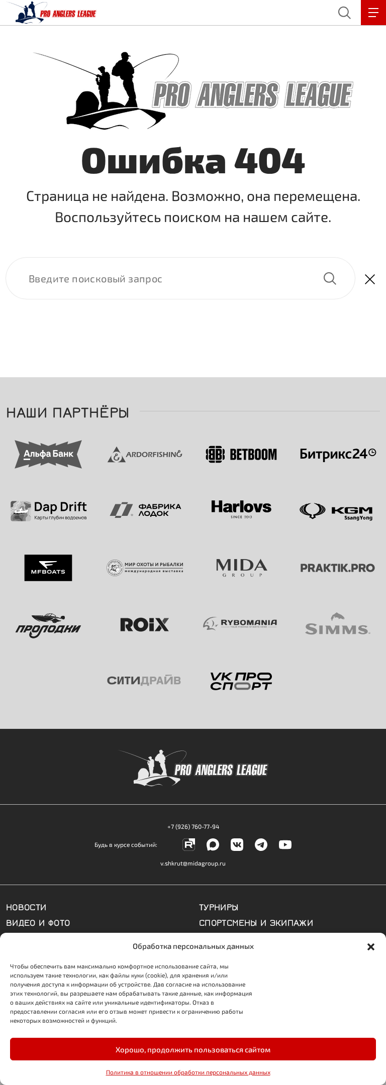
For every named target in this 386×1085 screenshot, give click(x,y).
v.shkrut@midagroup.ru (193, 863)
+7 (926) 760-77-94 (193, 826)
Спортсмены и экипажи (256, 922)
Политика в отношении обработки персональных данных (188, 1072)
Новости (26, 906)
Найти (330, 278)
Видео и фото (38, 922)
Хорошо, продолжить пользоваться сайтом (193, 1049)
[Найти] (180, 278)
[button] (371, 946)
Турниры (219, 906)
